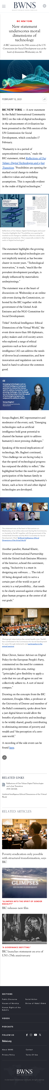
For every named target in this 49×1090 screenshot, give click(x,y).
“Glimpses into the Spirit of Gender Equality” (22, 902)
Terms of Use (32, 1055)
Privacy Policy (8, 1055)
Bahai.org (6, 1041)
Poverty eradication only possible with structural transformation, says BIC (24, 858)
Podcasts (7, 1026)
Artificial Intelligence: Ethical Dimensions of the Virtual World (20, 539)
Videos (6, 1018)
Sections (7, 994)
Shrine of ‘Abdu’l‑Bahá (35, 1003)
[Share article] (44, 99)
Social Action (31, 999)
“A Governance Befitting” (16, 947)
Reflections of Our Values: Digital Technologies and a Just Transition (24, 162)
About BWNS (7, 1049)
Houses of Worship (10, 1003)
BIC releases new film (15, 908)
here (11, 747)
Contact (29, 1049)
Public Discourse (9, 999)
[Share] (4, 757)
